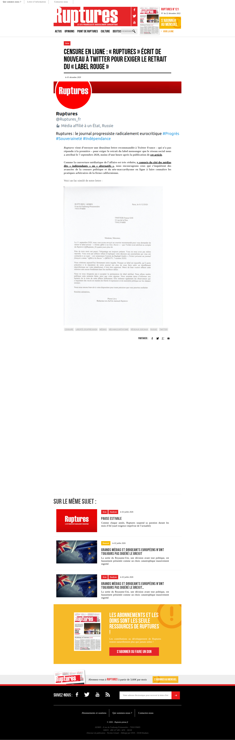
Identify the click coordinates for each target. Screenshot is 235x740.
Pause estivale (111, 518)
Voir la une (168, 31)
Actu (67, 43)
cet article (156, 154)
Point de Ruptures (87, 31)
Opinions (69, 31)
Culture (105, 31)
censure (69, 329)
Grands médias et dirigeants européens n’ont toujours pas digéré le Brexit (132, 552)
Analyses (113, 512)
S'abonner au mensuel (165, 679)
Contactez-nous (61, 2)
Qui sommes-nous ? (12, 2)
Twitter (163, 329)
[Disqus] (117, 382)
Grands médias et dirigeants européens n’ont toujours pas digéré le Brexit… (132, 586)
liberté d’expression (86, 329)
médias (103, 329)
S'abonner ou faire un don (134, 651)
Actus (58, 31)
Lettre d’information (36, 2)
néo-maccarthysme (118, 329)
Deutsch (117, 31)
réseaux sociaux (139, 329)
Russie (153, 329)
